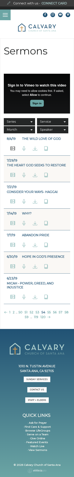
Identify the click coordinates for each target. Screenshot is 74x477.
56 (55, 312)
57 (60, 312)
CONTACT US (37, 389)
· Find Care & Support (37, 426)
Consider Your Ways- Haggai (32, 192)
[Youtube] (60, 15)
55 (49, 312)
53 (37, 312)
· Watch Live (36, 446)
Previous (6, 312)
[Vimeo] (68, 15)
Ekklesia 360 (37, 471)
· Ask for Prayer (37, 422)
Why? (26, 213)
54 (43, 312)
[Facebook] (45, 15)
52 (31, 312)
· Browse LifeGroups (37, 430)
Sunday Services (37, 379)
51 (26, 312)
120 (43, 317)
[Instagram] (52, 15)
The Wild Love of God (41, 139)
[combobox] (19, 121)
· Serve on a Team (37, 434)
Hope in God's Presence (43, 257)
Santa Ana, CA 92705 (37, 371)
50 (20, 312)
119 (36, 317)
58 (66, 312)
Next (48, 317)
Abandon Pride (35, 235)
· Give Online (37, 438)
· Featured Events (36, 442)
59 (26, 317)
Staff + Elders (37, 400)
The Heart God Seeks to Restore (36, 165)
